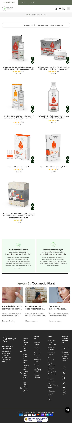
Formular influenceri (37, 376)
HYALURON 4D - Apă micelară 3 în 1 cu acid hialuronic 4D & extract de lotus (53, 117)
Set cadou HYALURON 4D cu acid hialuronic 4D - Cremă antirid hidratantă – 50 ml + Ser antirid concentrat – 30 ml (18, 216)
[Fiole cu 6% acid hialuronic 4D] (18, 147)
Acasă (28, 15)
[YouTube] (64, 388)
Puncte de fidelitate (51, 349)
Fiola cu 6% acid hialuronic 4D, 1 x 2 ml (53, 167)
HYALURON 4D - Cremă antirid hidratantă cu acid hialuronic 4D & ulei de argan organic (54, 68)
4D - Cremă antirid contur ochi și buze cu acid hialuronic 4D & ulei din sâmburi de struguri (18, 118)
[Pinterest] (64, 373)
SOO (32, 2)
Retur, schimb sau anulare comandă (52, 366)
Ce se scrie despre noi (37, 354)
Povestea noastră (37, 344)
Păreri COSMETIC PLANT (37, 360)
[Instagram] (64, 378)
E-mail (64, 347)
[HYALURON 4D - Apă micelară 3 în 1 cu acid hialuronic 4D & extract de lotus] (53, 96)
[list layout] (32, 25)
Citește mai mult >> (8, 321)
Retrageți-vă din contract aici (52, 374)
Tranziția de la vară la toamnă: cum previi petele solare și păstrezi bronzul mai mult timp (12, 307)
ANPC (50, 400)
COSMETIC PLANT (9, 2)
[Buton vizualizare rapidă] (32, 58)
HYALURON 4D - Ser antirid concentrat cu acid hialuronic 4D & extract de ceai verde (18, 68)
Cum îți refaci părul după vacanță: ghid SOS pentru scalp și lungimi (34, 307)
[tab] (3, 63)
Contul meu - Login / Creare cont (52, 343)
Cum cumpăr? (51, 359)
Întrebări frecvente (51, 380)
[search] (56, 9)
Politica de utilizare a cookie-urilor (51, 394)
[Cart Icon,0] (60, 9)
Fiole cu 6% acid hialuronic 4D (18, 167)
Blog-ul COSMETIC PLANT (37, 370)
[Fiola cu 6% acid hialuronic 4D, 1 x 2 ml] (53, 147)
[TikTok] (64, 383)
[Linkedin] (64, 392)
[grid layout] (34, 25)
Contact (36, 365)
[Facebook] (64, 368)
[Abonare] (68, 347)
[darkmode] (64, 9)
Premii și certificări (37, 349)
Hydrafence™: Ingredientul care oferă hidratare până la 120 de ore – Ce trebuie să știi (58, 307)
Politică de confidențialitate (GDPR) (52, 386)
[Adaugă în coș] (32, 62)
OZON (23, 2)
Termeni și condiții (51, 354)
